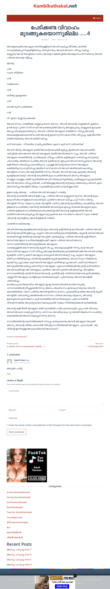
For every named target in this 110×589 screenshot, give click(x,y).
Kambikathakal (21, 336)
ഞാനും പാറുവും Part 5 (19, 559)
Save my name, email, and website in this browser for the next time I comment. (50, 425)
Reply (9, 374)
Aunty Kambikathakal (18, 492)
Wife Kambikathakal (17, 522)
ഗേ (8, 527)
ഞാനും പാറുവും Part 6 (19, 554)
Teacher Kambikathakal (19, 512)
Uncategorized (14, 517)
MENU (98, 18)
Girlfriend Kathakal (17, 502)
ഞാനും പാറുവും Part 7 (19, 549)
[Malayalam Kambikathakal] (55, 5)
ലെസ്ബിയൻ (14, 532)
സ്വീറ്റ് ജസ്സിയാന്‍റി (95, 345)
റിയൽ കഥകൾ (15, 537)
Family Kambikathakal (19, 497)
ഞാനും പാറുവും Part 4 (19, 564)
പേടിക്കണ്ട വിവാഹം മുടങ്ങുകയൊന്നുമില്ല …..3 (26, 345)
